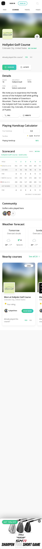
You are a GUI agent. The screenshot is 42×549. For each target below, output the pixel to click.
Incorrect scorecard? (33, 194)
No (31, 57)
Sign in (12, 3)
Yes (26, 57)
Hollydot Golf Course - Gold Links (14, 155)
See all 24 (33, 256)
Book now (27, 311)
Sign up (23, 3)
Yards (31, 151)
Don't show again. (21, 547)
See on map (32, 48)
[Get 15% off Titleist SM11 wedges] (21, 534)
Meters (37, 151)
